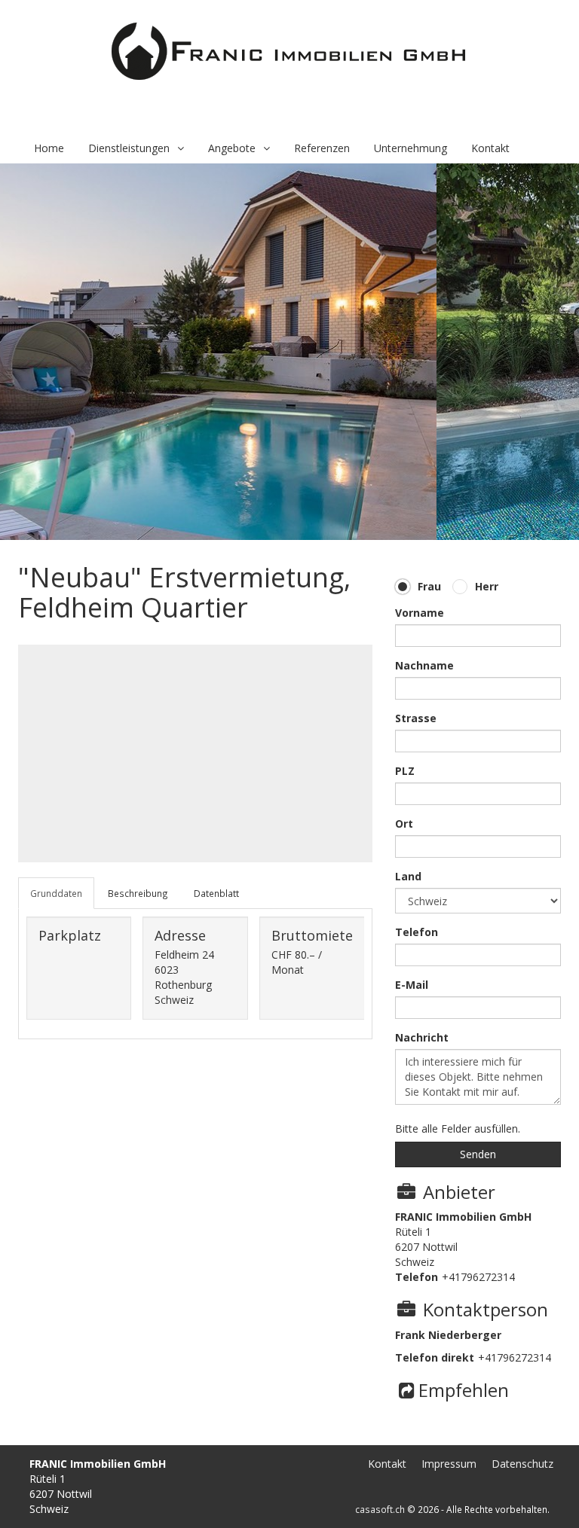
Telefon (416, 932)
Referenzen (322, 148)
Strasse (416, 718)
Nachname (424, 665)
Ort (404, 823)
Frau (429, 586)
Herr (486, 586)
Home (49, 148)
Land (408, 876)
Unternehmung (410, 148)
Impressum (448, 1463)
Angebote (232, 148)
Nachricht (422, 1037)
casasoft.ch (380, 1509)
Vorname (419, 612)
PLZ (405, 771)
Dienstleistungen (129, 148)
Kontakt (490, 148)
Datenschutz (522, 1463)
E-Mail (411, 984)
